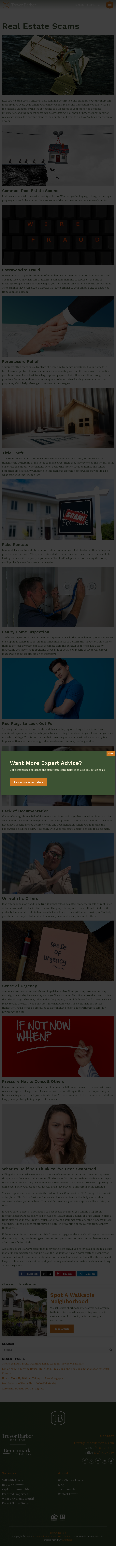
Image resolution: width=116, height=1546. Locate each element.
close (110, 753)
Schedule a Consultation (28, 781)
